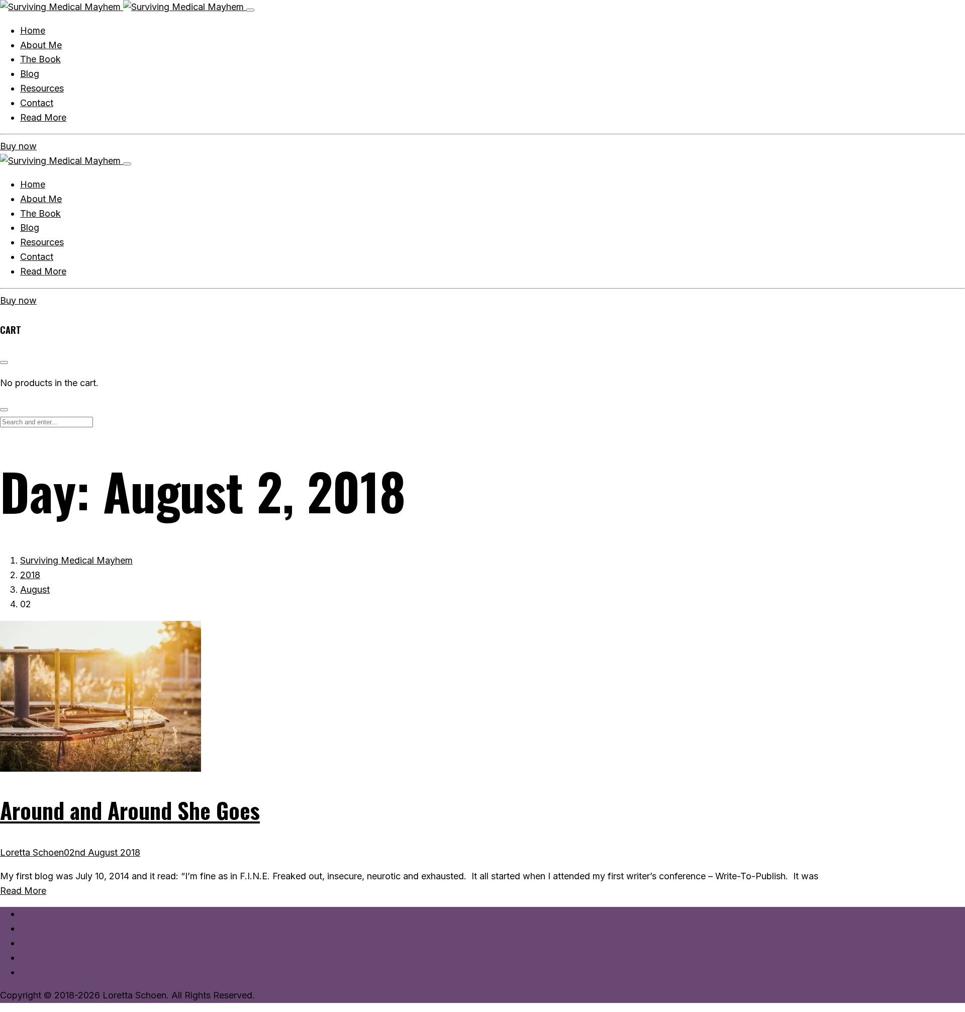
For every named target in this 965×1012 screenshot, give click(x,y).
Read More (43, 271)
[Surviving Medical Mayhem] (123, 7)
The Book (40, 213)
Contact (36, 256)
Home (32, 184)
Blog (29, 227)
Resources (42, 242)
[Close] (127, 163)
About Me (41, 199)
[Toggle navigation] (250, 10)
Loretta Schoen (32, 852)
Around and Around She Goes (130, 810)
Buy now (18, 146)
